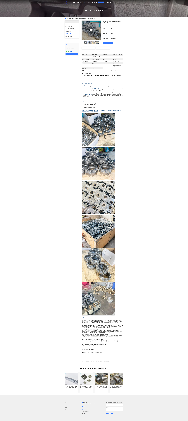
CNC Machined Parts (105, 361)
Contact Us (94, 2)
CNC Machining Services (96, 361)
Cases (66, 409)
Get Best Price (107, 43)
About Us (79, 2)
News (66, 407)
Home (74, 2)
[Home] (66, 2)
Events (89, 2)
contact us (109, 413)
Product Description (103, 48)
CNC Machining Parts (87, 361)
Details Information (89, 48)
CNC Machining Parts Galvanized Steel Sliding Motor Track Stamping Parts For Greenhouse (71, 387)
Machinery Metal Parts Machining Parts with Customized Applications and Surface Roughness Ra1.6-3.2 (86, 387)
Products (84, 2)
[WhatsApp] (69, 51)
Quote (101, 2)
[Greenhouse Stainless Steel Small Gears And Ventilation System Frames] (91, 30)
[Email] (71, 51)
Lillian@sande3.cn (70, 46)
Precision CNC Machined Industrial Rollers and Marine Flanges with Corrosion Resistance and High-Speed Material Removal (116, 387)
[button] (66, 381)
